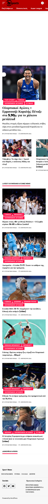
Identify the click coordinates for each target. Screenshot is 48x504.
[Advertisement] (24, 36)
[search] (37, 3)
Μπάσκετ (18, 214)
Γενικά (21, 100)
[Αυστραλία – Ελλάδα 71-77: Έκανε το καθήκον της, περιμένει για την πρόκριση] (24, 245)
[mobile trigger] (4, 3)
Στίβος (29, 103)
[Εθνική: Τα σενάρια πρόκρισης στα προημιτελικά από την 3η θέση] (24, 376)
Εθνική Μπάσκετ (12, 258)
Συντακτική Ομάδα (10, 134)
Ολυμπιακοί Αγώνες (14, 103)
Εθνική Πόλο (30, 301)
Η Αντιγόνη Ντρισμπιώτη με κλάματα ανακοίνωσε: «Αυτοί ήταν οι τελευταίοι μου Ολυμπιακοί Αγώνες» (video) (23, 439)
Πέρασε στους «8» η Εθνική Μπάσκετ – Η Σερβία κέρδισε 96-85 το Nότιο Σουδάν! (22, 222)
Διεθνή (17, 301)
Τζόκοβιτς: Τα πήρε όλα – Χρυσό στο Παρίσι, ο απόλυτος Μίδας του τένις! (16, 161)
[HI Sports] (12, 3)
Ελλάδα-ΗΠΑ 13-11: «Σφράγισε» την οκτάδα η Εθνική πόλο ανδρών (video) (21, 310)
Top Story (9, 100)
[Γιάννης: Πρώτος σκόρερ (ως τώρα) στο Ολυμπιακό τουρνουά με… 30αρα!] (24, 332)
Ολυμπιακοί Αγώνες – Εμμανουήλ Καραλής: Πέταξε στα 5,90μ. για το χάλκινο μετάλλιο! (22, 113)
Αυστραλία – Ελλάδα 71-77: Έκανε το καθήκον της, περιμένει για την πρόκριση (23, 266)
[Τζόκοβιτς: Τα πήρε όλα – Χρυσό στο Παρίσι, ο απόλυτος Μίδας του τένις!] (16, 148)
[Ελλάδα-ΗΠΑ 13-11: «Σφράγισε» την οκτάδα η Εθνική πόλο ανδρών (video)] (24, 289)
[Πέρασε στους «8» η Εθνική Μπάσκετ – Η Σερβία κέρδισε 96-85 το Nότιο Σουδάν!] (24, 201)
